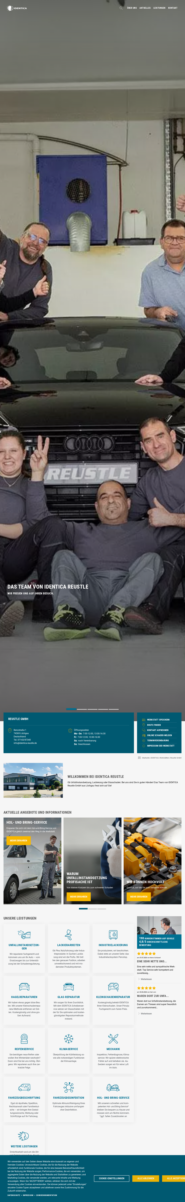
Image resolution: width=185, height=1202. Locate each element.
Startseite (146, 758)
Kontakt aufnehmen (157, 730)
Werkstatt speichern (158, 719)
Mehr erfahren (18, 840)
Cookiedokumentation (46, 1195)
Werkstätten (164, 758)
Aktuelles (145, 8)
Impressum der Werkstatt (161, 745)
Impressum (28, 1195)
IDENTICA (154, 758)
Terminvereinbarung (158, 740)
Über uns (132, 8)
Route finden (154, 725)
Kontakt (173, 8)
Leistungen (159, 8)
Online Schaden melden (159, 735)
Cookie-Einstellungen (111, 1178)
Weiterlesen (146, 979)
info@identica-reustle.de (25, 743)
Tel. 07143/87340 (22, 740)
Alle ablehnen (145, 1178)
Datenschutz (14, 1195)
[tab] (71, 709)
